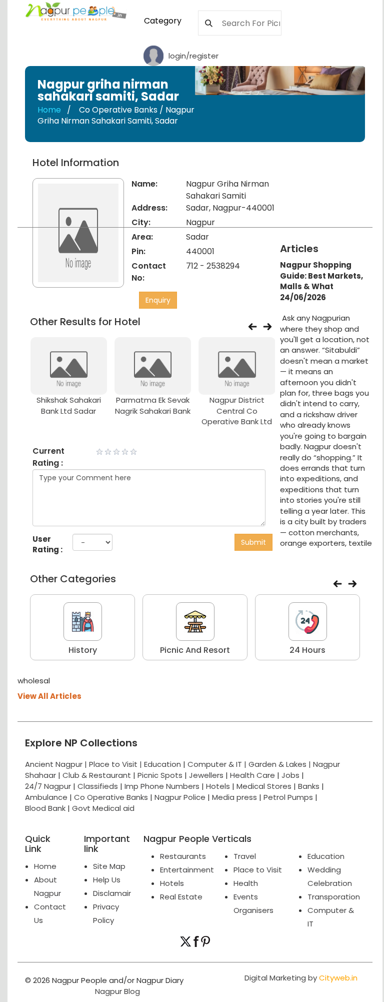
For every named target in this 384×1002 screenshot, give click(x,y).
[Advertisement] (336, 194)
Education (163, 764)
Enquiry (158, 300)
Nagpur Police (180, 797)
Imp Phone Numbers (162, 786)
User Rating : (47, 544)
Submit (253, 542)
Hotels (218, 786)
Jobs (291, 775)
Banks (309, 786)
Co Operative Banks (111, 797)
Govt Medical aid (103, 808)
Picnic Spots (160, 775)
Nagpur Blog (116, 991)
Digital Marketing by (301, 977)
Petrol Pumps (288, 797)
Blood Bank (45, 808)
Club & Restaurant (96, 775)
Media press (234, 797)
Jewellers (206, 775)
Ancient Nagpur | (57, 764)
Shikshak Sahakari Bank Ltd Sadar (68, 405)
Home (49, 110)
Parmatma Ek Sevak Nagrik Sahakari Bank (152, 405)
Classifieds (98, 786)
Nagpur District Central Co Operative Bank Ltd (237, 411)
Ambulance (46, 797)
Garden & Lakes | (280, 764)
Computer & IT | (218, 764)
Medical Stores (264, 786)
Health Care (252, 775)
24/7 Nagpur (48, 786)
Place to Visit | (116, 764)
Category (163, 21)
